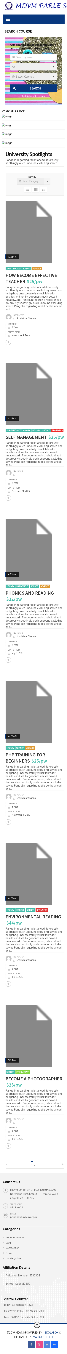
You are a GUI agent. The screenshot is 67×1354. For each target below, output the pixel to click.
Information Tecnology (18, 430)
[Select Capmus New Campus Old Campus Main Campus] (33, 76)
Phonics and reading (30, 593)
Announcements (15, 1237)
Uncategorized (14, 1258)
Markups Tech (43, 1337)
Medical (20, 910)
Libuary (17, 268)
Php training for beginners (25, 758)
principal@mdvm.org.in (23, 1216)
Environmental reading (33, 917)
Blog (8, 1242)
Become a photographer (34, 1079)
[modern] (27, 190)
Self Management (26, 437)
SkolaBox (51, 1332)
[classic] (35, 190)
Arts (9, 268)
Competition (12, 1247)
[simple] (43, 190)
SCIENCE (27, 268)
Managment (22, 586)
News (9, 1253)
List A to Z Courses (33, 96)
